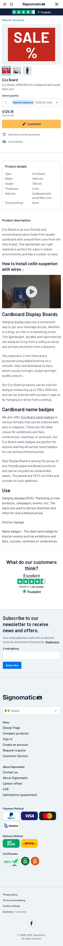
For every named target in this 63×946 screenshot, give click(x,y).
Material (6, 20)
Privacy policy (10, 894)
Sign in (7, 739)
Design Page (11, 728)
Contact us (10, 772)
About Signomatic (15, 778)
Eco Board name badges (37, 417)
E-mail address (11, 648)
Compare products (16, 733)
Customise (34, 124)
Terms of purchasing (14, 900)
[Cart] (56, 4)
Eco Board (18, 20)
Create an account (15, 744)
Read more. (53, 642)
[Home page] (31, 697)
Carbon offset (12, 783)
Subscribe (12, 665)
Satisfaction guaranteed (20, 795)
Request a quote (14, 750)
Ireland (15, 710)
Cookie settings (11, 905)
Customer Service (15, 756)
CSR (6, 789)
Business (8, 911)
